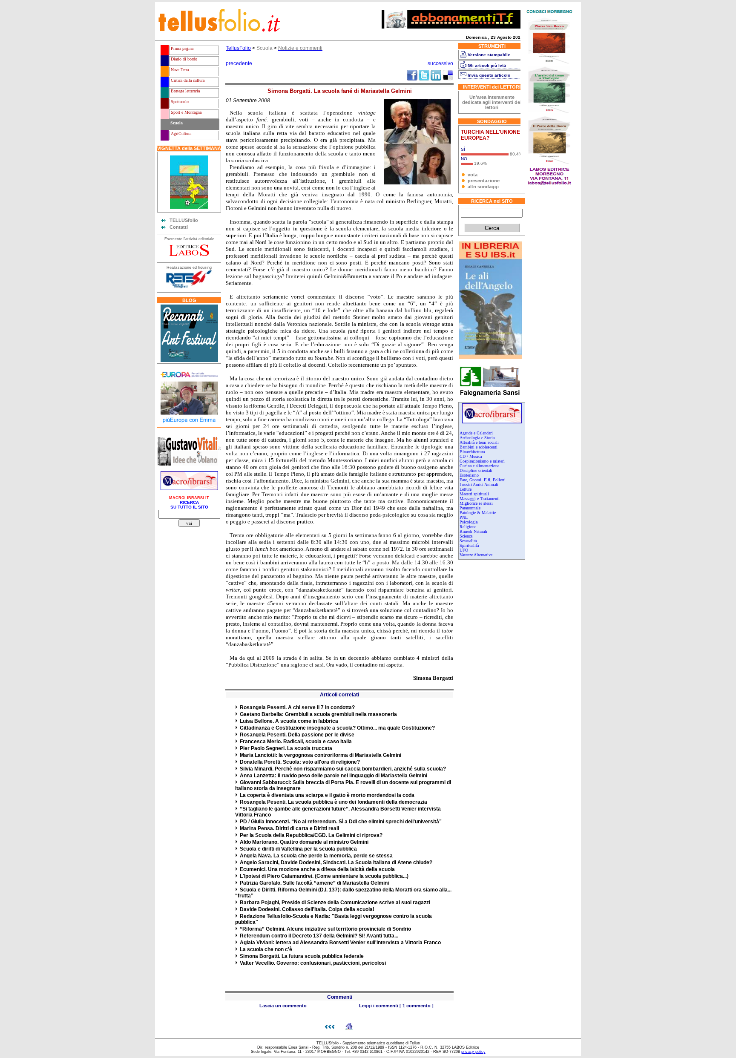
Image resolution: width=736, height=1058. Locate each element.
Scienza (466, 536)
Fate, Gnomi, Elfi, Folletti (483, 479)
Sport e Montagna (185, 112)
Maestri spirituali (474, 494)
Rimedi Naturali (473, 531)
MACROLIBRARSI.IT (189, 498)
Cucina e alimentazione (479, 465)
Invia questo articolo (489, 75)
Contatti (179, 227)
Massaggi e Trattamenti (480, 498)
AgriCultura (180, 133)
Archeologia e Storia (477, 437)
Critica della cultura (187, 80)
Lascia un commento (283, 1005)
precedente (239, 63)
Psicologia (468, 522)
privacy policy (473, 1051)
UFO (464, 550)
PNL (464, 517)
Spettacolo (179, 101)
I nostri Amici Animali (479, 484)
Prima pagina (181, 48)
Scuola (176, 123)
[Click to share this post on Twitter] (424, 79)
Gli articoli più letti (487, 65)
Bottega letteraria (185, 91)
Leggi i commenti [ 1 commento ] (396, 1005)
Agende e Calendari (476, 433)
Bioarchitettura (472, 451)
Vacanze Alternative (476, 554)
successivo (440, 63)
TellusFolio (238, 48)
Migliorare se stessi (476, 503)
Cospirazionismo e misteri (482, 461)
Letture (466, 489)
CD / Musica (471, 456)
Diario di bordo (183, 59)
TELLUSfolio (184, 220)
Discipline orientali (476, 470)
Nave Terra (179, 69)
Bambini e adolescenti (478, 447)
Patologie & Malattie (478, 512)
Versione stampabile (489, 54)
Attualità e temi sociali (479, 442)
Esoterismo (469, 475)
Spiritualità (469, 545)
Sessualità (468, 540)
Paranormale (470, 508)
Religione (468, 526)
